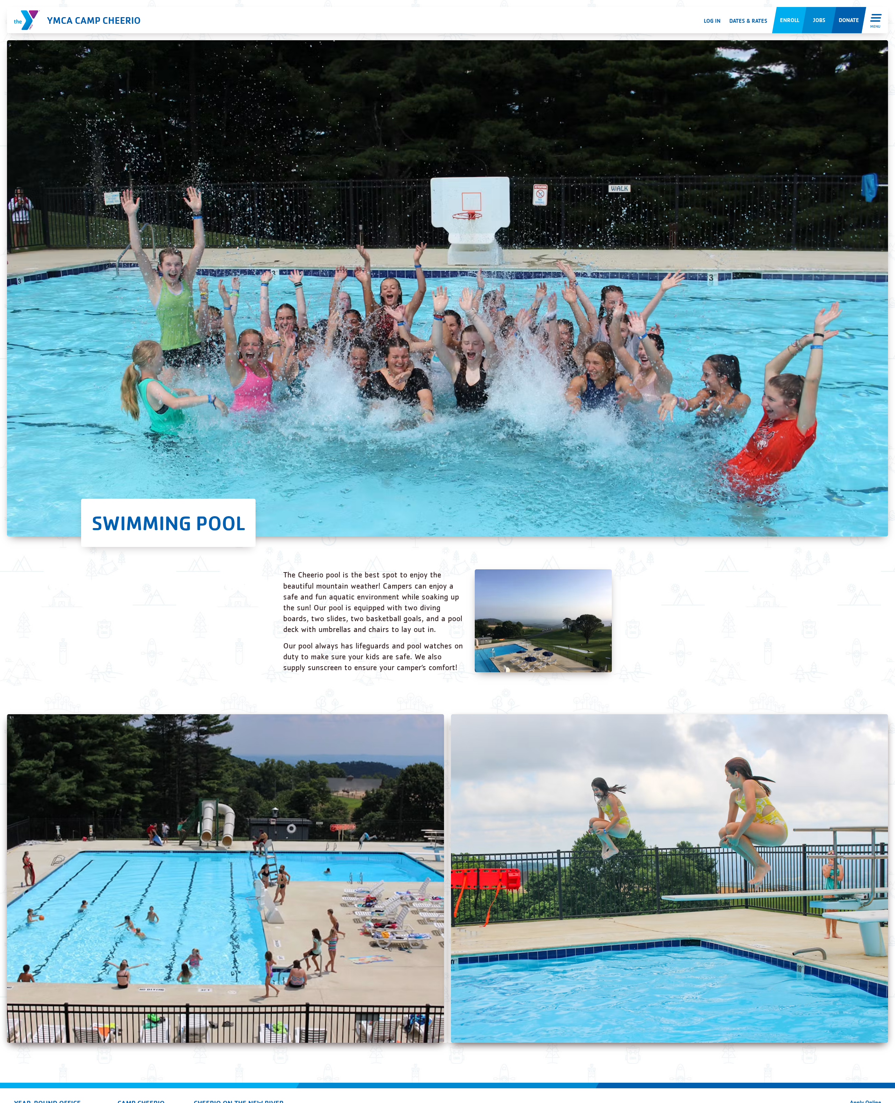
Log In (712, 20)
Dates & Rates (748, 20)
